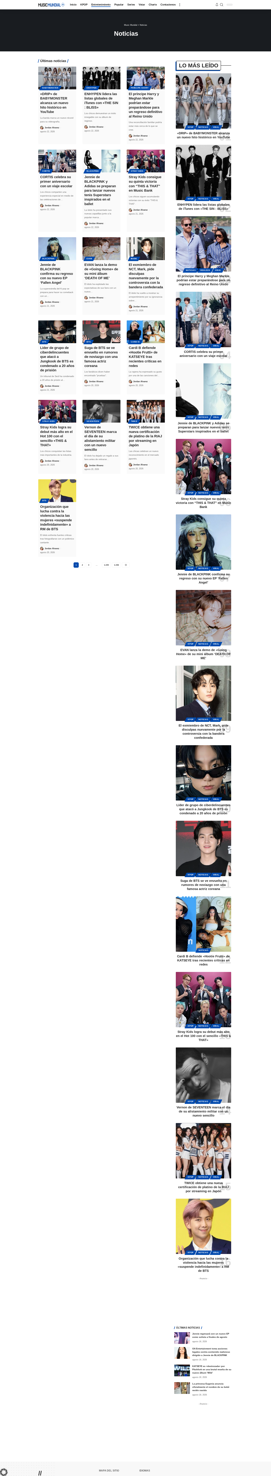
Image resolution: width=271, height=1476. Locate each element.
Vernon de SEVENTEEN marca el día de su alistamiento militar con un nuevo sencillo (203, 1111)
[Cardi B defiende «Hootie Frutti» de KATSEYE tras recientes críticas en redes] (146, 331)
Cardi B (135, 342)
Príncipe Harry (140, 88)
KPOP (191, 127)
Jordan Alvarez (52, 127)
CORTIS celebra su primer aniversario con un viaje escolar (56, 181)
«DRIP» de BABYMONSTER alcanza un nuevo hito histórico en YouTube (54, 103)
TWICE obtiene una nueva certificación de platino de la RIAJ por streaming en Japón (145, 436)
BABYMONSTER (50, 88)
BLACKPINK (93, 171)
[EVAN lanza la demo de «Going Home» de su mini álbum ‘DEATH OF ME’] (101, 248)
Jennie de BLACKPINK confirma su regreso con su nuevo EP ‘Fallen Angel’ (56, 274)
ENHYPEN (92, 88)
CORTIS (46, 171)
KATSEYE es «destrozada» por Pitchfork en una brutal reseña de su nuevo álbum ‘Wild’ (211, 1369)
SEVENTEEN (93, 421)
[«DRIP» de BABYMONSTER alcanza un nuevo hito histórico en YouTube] (57, 78)
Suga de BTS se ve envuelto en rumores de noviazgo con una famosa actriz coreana (101, 357)
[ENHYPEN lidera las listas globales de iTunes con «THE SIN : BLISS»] (101, 78)
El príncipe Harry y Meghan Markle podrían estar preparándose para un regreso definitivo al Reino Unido (203, 280)
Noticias (203, 127)
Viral (216, 127)
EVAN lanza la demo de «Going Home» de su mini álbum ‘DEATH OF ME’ (203, 654)
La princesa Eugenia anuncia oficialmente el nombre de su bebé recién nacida (210, 1387)
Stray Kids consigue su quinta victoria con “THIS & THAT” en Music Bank (203, 503)
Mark (134, 259)
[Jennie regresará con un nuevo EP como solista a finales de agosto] (182, 1338)
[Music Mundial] (51, 5)
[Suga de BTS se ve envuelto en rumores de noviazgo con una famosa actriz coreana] (101, 331)
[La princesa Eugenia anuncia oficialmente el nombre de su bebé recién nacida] (182, 1388)
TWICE (134, 421)
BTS (44, 342)
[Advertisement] (203, 1300)
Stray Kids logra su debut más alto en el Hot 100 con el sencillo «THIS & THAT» (56, 436)
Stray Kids (137, 171)
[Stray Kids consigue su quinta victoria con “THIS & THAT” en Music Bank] (146, 161)
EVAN (89, 259)
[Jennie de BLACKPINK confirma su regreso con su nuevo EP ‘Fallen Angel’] (57, 248)
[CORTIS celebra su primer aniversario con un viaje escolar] (57, 161)
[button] (180, 4)
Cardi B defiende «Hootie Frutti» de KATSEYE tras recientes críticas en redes (145, 357)
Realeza (205, 270)
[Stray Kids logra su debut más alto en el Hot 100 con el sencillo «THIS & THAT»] (57, 411)
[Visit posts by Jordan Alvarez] (42, 127)
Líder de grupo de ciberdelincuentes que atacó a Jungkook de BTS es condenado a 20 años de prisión (203, 809)
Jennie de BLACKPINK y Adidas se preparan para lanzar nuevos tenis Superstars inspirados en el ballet (100, 190)
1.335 (106, 565)
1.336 (116, 565)
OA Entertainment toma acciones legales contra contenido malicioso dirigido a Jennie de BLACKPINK (211, 1351)
